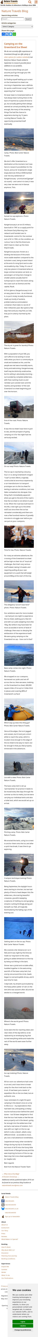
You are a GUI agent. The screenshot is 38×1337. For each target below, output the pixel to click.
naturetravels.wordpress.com (12, 1185)
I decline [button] (23, 1326)
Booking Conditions (8, 1259)
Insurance (4, 1253)
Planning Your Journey (9, 1256)
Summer (4, 1269)
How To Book (6, 1247)
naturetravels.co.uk (11, 1209)
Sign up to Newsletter (12, 1216)
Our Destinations (7, 1278)
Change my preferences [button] (22, 1330)
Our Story (4, 1231)
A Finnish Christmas (10, 1177)
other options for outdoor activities (16, 57)
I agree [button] (22, 1321)
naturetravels (9, 1201)
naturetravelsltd (10, 1205)
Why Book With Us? (8, 1250)
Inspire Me (5, 1267)
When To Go (5, 1275)
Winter (3, 1272)
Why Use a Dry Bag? (10, 1174)
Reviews (4, 1236)
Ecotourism (5, 1228)
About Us (4, 1225)
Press (3, 1233)
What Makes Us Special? (9, 1239)
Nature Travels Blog (15, 11)
